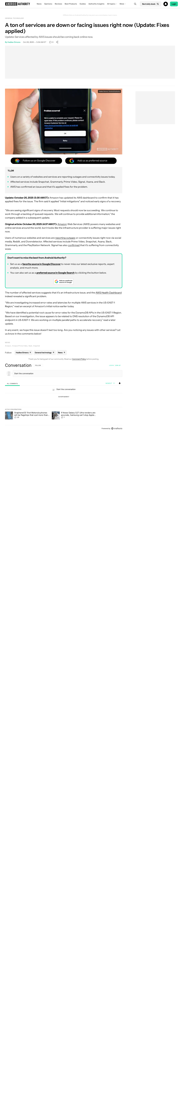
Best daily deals (148, 4)
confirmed (74, 245)
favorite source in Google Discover (41, 264)
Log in (111, 365)
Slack (30, 346)
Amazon (62, 224)
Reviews (58, 4)
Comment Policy (79, 359)
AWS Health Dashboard (109, 292)
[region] (63, 397)
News (39, 4)
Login (174, 4)
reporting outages (65, 237)
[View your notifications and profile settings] (119, 383)
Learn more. (112, 15)
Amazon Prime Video (19, 346)
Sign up (117, 365)
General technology (14, 18)
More (122, 4)
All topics (111, 4)
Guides (83, 4)
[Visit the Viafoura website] (116, 428)
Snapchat (36, 346)
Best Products (71, 4)
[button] (90, 4)
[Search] (135, 4)
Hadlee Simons (14, 42)
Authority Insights (96, 4)
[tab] (12, 383)
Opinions (48, 4)
